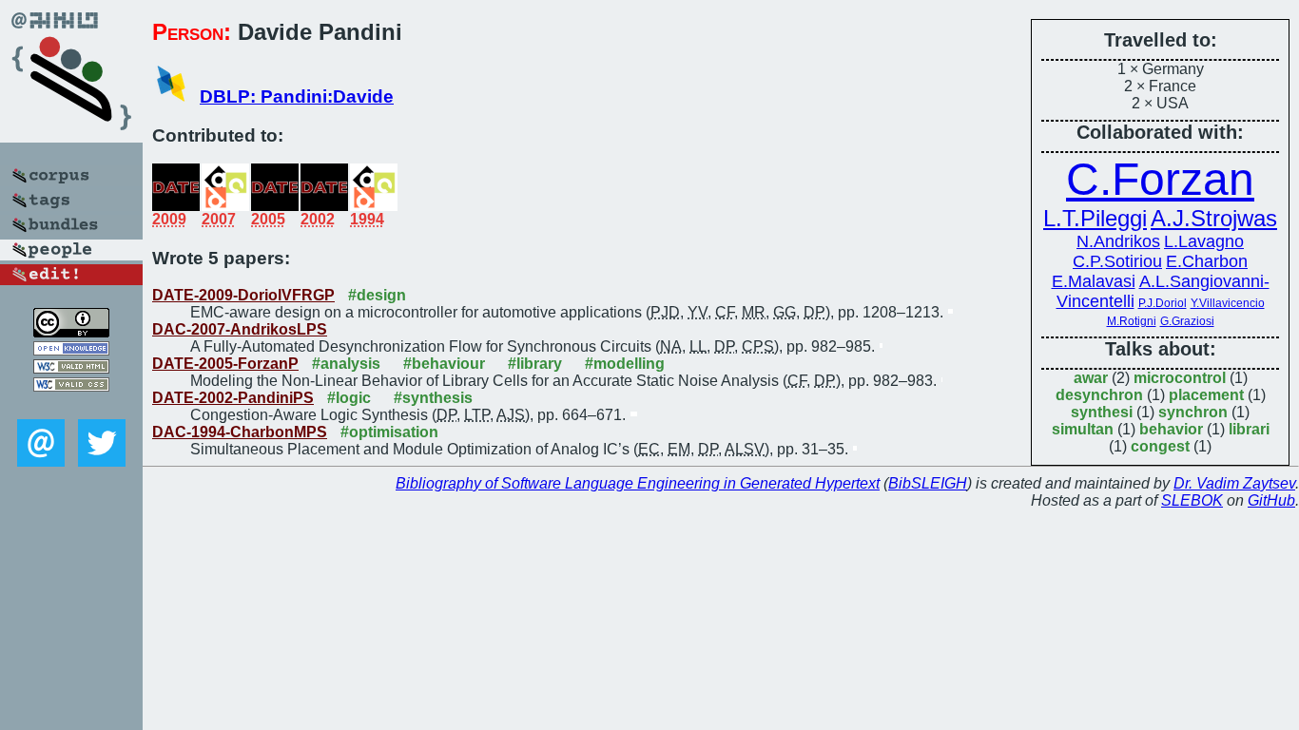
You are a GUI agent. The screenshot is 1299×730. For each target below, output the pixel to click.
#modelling (625, 363)
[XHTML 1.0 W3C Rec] (71, 368)
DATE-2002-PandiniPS (233, 398)
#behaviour (444, 363)
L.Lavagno (1204, 241)
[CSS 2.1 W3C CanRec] (71, 405)
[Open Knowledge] (71, 350)
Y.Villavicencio (1228, 303)
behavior (1171, 429)
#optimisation (389, 432)
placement (1206, 395)
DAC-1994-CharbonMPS (239, 432)
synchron (1193, 412)
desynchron (1099, 395)
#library (535, 363)
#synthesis (433, 398)
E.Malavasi (1093, 281)
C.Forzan (1160, 179)
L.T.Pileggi (1095, 218)
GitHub (1271, 500)
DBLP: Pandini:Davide (297, 96)
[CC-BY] (71, 332)
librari (1249, 429)
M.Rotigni (1131, 321)
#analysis (346, 363)
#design (377, 295)
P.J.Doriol (1162, 303)
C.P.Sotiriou (1117, 261)
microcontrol (1180, 378)
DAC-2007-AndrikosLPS (239, 329)
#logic (349, 398)
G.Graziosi (1187, 321)
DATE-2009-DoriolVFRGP (243, 295)
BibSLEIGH (927, 483)
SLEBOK (1192, 500)
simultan (1083, 429)
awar (1091, 378)
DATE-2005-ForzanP (225, 363)
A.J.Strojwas (1214, 218)
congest (1160, 446)
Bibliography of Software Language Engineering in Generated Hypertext (638, 483)
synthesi (1102, 412)
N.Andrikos (1118, 241)
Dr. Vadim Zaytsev (1234, 483)
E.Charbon (1207, 261)
